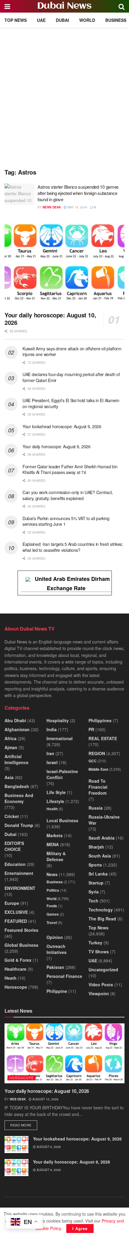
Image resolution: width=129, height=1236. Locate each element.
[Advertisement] (64, 95)
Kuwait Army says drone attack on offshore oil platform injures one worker (72, 352)
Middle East (98, 769)
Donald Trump (18, 825)
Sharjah (96, 847)
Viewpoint (98, 993)
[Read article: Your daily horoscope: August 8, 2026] (16, 1167)
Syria (93, 892)
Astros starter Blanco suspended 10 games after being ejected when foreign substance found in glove (78, 193)
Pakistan (55, 967)
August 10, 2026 (45, 1099)
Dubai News (64, 6)
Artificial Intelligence (16, 759)
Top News (15, 20)
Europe (11, 903)
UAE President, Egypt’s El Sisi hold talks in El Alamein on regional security (70, 403)
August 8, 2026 (48, 1170)
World (87, 20)
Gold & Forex (18, 960)
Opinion (54, 937)
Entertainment (18, 873)
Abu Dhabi (15, 720)
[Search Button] (121, 6)
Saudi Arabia (101, 838)
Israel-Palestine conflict (62, 774)
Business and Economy (18, 798)
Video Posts (100, 984)
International (59, 738)
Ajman (10, 747)
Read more (23, 1124)
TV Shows (98, 952)
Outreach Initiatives (56, 949)
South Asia (99, 856)
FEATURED (15, 921)
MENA (52, 844)
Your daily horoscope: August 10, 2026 (50, 318)
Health (52, 808)
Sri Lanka (98, 874)
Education (15, 864)
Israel (52, 762)
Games (52, 914)
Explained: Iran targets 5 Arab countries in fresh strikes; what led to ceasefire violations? (72, 547)
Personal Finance (64, 976)
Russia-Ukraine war (104, 820)
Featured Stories (21, 930)
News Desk (52, 207)
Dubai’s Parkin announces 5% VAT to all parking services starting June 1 (66, 521)
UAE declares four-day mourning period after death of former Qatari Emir (71, 377)
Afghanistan (17, 729)
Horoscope (15, 987)
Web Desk (18, 1099)
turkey (95, 943)
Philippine (56, 991)
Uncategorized (103, 970)
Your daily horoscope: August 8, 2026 (56, 446)
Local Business (62, 820)
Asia (9, 777)
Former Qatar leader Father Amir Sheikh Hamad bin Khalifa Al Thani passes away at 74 (70, 469)
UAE (41, 20)
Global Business (21, 945)
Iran (50, 753)
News (52, 874)
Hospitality (57, 720)
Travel (51, 922)
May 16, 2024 (77, 207)
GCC (92, 761)
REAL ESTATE (102, 738)
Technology (100, 910)
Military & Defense (56, 856)
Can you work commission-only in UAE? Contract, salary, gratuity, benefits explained (67, 495)
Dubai (62, 20)
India (51, 729)
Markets (54, 835)
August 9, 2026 (48, 1147)
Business (115, 20)
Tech (93, 901)
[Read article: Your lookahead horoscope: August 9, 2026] (16, 1144)
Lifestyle (55, 801)
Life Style (56, 792)
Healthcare (15, 969)
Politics (52, 890)
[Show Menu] (7, 6)
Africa (10, 738)
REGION (96, 753)
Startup (96, 883)
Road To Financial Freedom (97, 787)
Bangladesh (16, 786)
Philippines (100, 720)
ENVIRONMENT (19, 888)
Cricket (11, 816)
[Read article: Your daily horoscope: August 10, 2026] (64, 264)
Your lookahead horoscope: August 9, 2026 (61, 426)
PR (91, 729)
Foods (51, 905)
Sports (95, 865)
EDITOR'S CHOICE (14, 846)
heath (10, 978)
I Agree (80, 1228)
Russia (95, 808)
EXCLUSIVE (16, 912)
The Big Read (102, 919)
